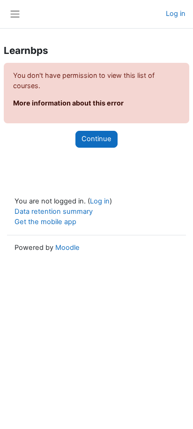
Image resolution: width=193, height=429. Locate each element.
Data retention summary (54, 211)
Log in (176, 13)
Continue (96, 139)
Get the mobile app (45, 222)
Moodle (67, 247)
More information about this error (68, 103)
